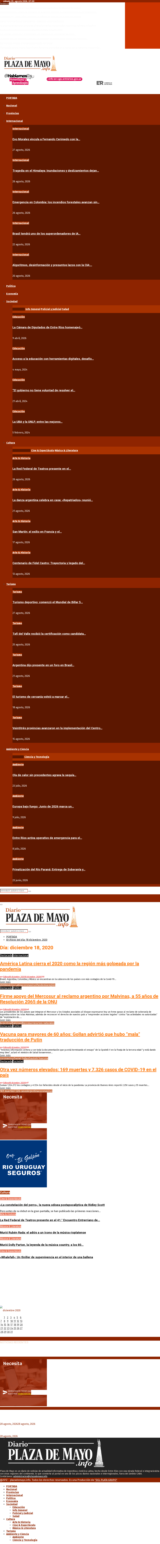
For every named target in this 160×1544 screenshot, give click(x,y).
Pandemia (42, 985)
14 (1, 1324)
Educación (18, 316)
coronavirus (29, 985)
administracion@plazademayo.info (30, 1476)
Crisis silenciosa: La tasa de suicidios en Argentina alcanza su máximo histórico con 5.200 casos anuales (65, 1352)
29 (5, 1331)
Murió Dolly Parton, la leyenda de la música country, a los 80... (42, 1245)
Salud (15, 1516)
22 (5, 1328)
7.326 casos (20, 1091)
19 (18, 1324)
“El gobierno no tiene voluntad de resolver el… (43, 390)
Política (11, 286)
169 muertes (7, 1091)
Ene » (12, 1335)
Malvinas (16, 1023)
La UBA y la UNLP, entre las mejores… (37, 422)
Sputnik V (34, 1058)
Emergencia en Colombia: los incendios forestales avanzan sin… (55, 202)
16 (8, 1324)
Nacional (11, 105)
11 (15, 1321)
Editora (6, 977)
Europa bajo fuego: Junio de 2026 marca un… (43, 806)
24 (11, 1328)
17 (11, 1324)
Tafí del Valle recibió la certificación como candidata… (49, 634)
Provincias (12, 113)
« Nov (3, 1335)
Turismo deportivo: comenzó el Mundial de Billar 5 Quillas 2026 (31, 30)
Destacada (6, 955)
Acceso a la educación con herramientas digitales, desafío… (53, 359)
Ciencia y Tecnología (24, 1540)
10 (11, 1321)
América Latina (13, 985)
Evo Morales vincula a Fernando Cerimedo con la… (46, 139)
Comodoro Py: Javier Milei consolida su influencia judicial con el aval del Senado (40, 17)
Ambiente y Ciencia (17, 749)
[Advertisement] (80, 1284)
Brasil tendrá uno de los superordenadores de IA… (46, 233)
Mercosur (27, 1023)
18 (15, 1324)
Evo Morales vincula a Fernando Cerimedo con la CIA (26, 43)
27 (21, 1328)
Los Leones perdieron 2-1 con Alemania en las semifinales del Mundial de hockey (40, 8)
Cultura (10, 442)
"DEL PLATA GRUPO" (106, 1480)
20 (21, 1324)
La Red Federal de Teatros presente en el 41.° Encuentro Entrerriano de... (50, 1220)
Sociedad (12, 301)
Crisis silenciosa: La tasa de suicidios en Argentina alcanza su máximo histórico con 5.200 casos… (48, 12)
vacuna (44, 1058)
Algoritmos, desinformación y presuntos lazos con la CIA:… (52, 265)
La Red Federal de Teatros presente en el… (41, 468)
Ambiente (18, 764)
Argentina (5, 1023)
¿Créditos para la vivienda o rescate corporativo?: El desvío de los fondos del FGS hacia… (44, 39)
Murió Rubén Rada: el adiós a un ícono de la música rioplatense (43, 1232)
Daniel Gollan (21, 1058)
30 (8, 1331)
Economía (12, 293)
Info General (19, 1510)
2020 (2, 985)
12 (18, 1321)
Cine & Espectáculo (10, 1198)
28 (1, 1331)
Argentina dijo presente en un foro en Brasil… (43, 665)
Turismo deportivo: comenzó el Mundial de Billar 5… (47, 602)
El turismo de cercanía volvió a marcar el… (40, 697)
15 (5, 1324)
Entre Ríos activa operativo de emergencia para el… (47, 838)
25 (15, 1328)
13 (21, 1321)
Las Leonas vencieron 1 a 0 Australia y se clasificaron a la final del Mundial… (38, 34)
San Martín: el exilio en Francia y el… (37, 531)
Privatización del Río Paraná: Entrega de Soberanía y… (48, 869)
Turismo (11, 584)
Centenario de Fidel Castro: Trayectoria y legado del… (48, 563)
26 (18, 1328)
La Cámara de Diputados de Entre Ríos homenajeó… (47, 327)
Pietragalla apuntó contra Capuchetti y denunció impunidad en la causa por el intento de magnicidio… (50, 47)
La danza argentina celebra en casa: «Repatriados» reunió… (52, 500)
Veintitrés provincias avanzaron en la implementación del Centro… (57, 728)
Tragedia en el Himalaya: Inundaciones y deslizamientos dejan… (55, 170)
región (51, 985)
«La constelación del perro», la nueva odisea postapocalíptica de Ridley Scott (52, 1205)
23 (8, 1328)
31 (11, 1331)
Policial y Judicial (22, 1513)
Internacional (14, 121)
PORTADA (11, 97)
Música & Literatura (10, 1226)
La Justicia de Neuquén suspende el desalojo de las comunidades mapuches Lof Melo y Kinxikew (48, 25)
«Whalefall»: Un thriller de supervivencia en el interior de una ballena (46, 1257)
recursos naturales (43, 1023)
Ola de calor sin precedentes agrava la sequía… (44, 775)
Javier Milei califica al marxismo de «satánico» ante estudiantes (32, 21)
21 (1, 1328)
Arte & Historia (21, 458)
